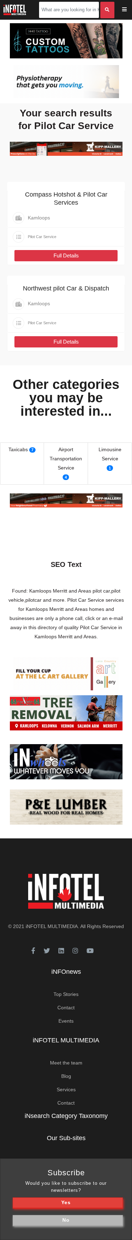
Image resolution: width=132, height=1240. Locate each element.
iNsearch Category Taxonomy (66, 1115)
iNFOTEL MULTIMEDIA (52, 926)
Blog (66, 1076)
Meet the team (66, 1063)
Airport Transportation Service (66, 459)
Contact (66, 1007)
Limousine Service (110, 454)
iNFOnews (66, 971)
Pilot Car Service (42, 237)
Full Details (66, 255)
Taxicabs (18, 449)
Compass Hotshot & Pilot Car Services (66, 198)
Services (66, 1089)
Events (66, 1021)
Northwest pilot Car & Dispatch (66, 288)
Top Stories (66, 994)
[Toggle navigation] (129, 10)
